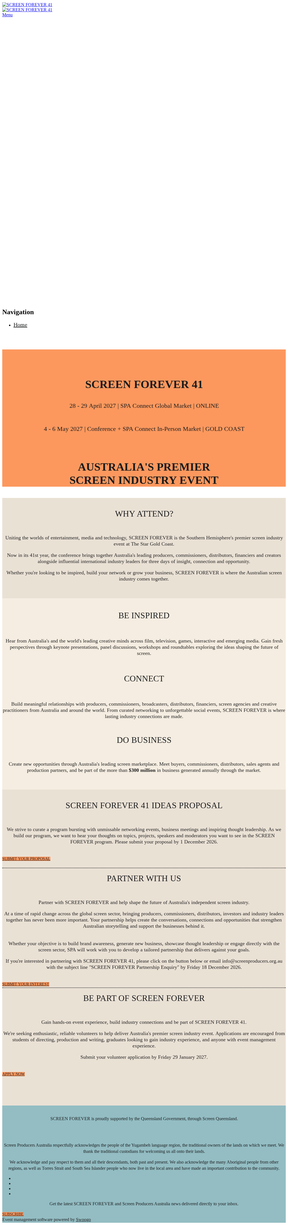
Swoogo (83, 1219)
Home (20, 325)
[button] (26, 859)
